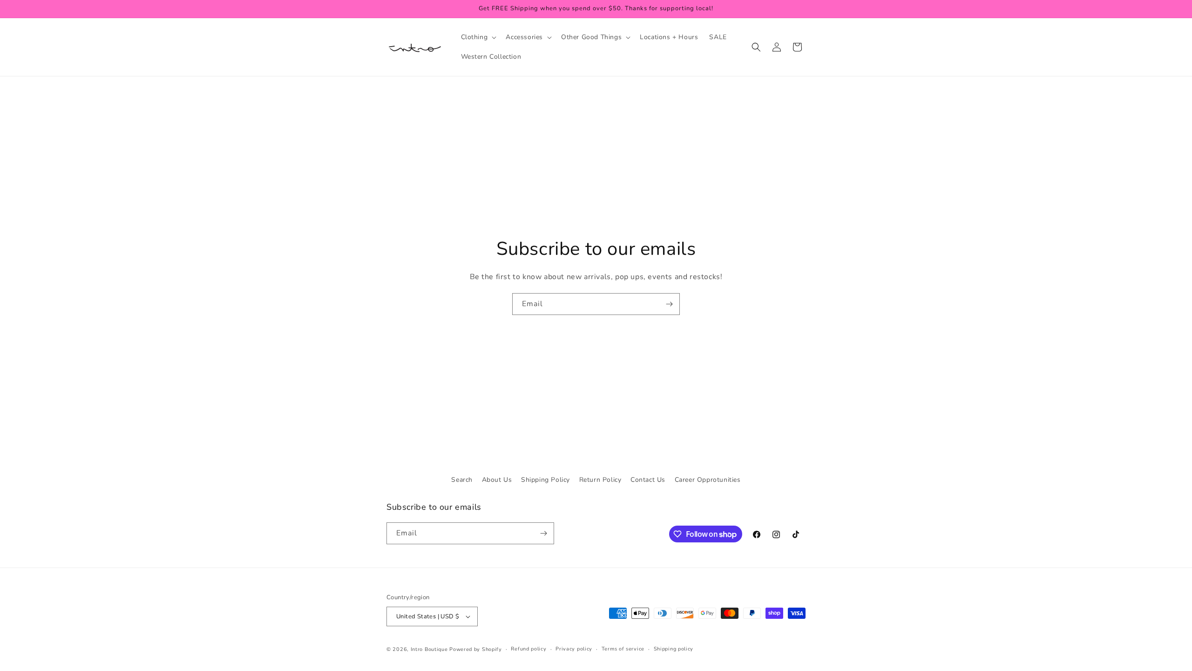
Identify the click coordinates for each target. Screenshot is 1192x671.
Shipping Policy (545, 479)
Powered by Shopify (475, 649)
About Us (497, 479)
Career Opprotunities (708, 479)
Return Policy (600, 479)
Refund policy (528, 648)
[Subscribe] (669, 304)
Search (462, 479)
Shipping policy (674, 648)
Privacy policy (573, 648)
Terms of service (623, 648)
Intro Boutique (429, 649)
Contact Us (647, 479)
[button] (478, 37)
